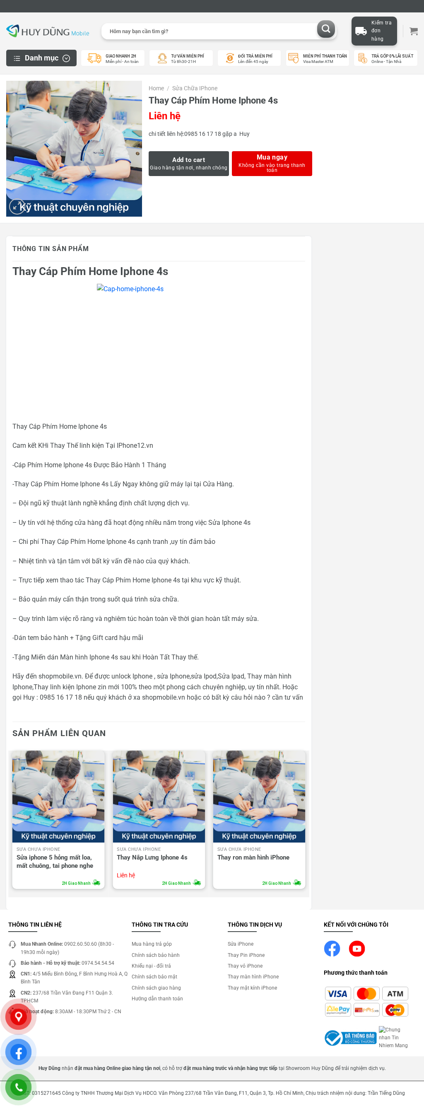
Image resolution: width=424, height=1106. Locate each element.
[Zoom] (17, 206)
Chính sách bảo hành (156, 955)
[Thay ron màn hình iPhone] (259, 797)
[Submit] (326, 29)
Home (156, 88)
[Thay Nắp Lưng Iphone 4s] (159, 797)
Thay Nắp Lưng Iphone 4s (152, 857)
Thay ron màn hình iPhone (253, 857)
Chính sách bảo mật (154, 977)
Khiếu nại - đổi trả (151, 966)
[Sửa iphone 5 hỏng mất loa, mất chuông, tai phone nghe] (58, 797)
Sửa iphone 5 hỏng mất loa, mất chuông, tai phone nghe (55, 861)
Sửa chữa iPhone (194, 88)
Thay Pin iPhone (246, 955)
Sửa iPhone (240, 944)
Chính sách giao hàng (156, 988)
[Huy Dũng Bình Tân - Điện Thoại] (47, 31)
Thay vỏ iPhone (245, 966)
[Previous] (13, 822)
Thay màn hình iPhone (253, 977)
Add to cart (188, 160)
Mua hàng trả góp (152, 944)
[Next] (305, 822)
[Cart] (414, 31)
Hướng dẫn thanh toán (157, 999)
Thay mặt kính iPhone (252, 988)
